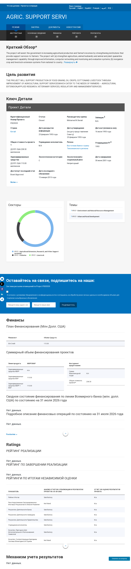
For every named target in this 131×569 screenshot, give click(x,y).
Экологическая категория (50, 157)
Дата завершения (103, 157)
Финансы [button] (57, 33)
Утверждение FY (103, 142)
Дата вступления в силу (106, 128)
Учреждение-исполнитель (50, 142)
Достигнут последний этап (22, 171)
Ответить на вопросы (119, 559)
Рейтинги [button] (76, 33)
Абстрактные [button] (16, 33)
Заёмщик (100, 117)
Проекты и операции (29, 6)
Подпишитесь (68, 305)
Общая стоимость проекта (22, 143)
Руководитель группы (77, 117)
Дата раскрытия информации (46, 129)
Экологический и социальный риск (75, 158)
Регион (70, 142)
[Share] (2, 289)
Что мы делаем (13, 6)
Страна (13, 128)
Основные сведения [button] (37, 33)
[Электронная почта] (2, 279)
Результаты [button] (95, 33)
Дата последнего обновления (46, 172)
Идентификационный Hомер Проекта (20, 118)
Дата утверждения (75, 128)
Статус (42, 117)
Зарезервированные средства (19, 158)
